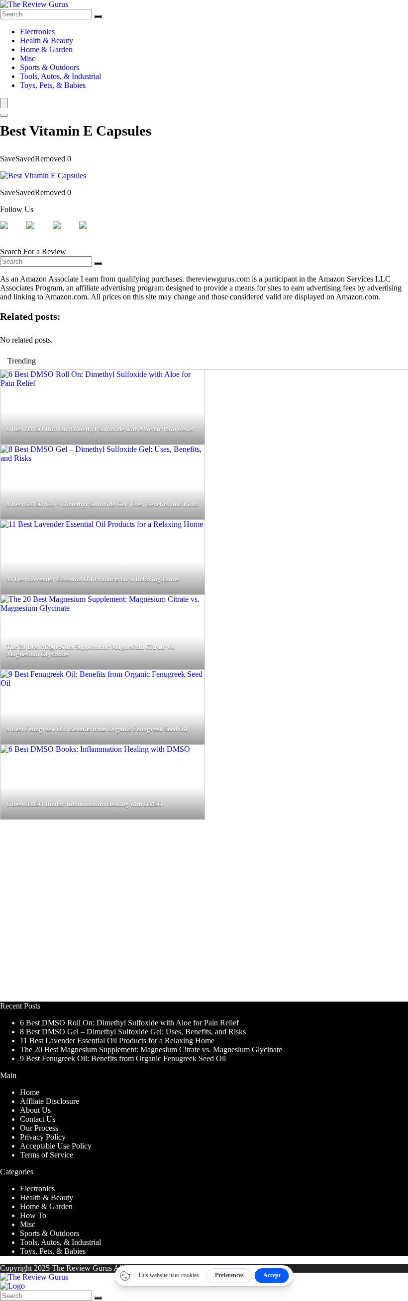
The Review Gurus (82, 1268)
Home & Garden (46, 49)
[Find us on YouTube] (91, 233)
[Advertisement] (204, 915)
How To (33, 1215)
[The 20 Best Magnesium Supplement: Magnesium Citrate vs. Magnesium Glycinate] (102, 608)
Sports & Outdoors (49, 67)
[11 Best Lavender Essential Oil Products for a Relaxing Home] (101, 524)
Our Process (39, 1128)
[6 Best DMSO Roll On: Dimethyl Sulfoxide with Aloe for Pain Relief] (102, 383)
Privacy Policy (43, 1137)
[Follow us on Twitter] (38, 233)
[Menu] (4, 103)
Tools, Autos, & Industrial (60, 76)
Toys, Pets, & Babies (53, 85)
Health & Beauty (46, 40)
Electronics (37, 31)
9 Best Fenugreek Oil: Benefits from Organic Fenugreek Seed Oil (123, 1058)
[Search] (98, 16)
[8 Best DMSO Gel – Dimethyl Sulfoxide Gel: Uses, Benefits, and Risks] (102, 458)
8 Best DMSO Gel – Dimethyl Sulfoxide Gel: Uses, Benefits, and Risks (133, 1031)
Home (29, 1092)
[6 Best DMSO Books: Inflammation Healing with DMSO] (95, 749)
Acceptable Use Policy (56, 1146)
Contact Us (37, 1119)
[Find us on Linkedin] (65, 233)
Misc (27, 58)
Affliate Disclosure (49, 1101)
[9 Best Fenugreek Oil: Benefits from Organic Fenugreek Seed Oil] (102, 683)
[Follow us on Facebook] (12, 233)
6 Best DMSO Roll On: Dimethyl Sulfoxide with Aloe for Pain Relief (129, 1022)
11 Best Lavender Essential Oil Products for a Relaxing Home (117, 1040)
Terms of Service (46, 1155)
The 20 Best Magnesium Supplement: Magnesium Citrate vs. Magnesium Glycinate (151, 1049)
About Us (35, 1110)
